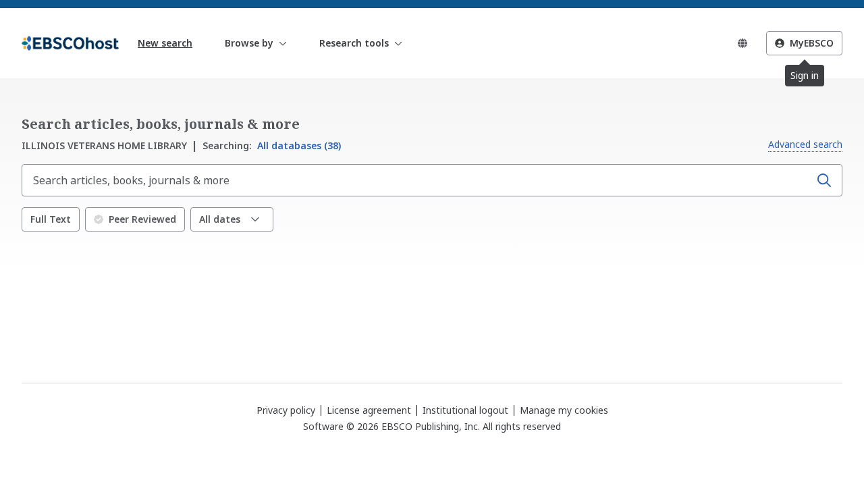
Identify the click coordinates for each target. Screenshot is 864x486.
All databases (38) (271, 145)
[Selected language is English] (742, 43)
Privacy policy (285, 410)
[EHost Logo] (70, 43)
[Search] (824, 180)
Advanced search (805, 144)
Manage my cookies (564, 410)
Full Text (50, 219)
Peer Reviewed (142, 219)
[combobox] (417, 180)
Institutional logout (465, 410)
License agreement (369, 410)
